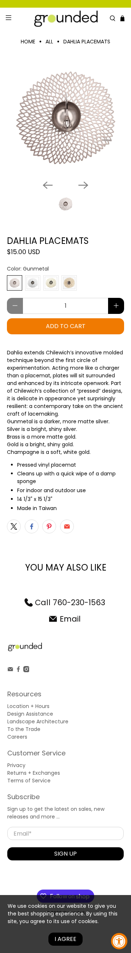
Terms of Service (29, 780)
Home (28, 41)
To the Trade (23, 729)
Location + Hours (28, 706)
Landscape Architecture (37, 721)
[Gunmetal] (14, 283)
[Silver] (32, 283)
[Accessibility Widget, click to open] (119, 941)
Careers (17, 736)
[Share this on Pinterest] (49, 526)
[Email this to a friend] (67, 526)
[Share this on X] (14, 526)
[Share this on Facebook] (32, 526)
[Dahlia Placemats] (65, 117)
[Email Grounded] (10, 670)
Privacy (16, 765)
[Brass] (69, 283)
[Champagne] (51, 283)
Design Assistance (30, 713)
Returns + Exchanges (33, 773)
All (49, 41)
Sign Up (65, 853)
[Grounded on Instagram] (26, 670)
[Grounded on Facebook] (18, 670)
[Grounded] (65, 18)
